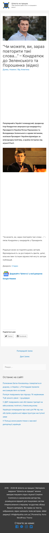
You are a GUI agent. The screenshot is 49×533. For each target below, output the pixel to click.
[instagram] (27, 526)
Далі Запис (25, 356)
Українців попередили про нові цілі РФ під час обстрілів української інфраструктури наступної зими (24, 413)
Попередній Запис (25, 351)
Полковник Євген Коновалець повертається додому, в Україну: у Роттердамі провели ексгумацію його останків (22, 386)
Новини (12, 69)
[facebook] (17, 526)
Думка (5, 69)
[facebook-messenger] (22, 526)
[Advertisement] (24, 97)
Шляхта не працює (19, 3)
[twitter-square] (32, 526)
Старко (15, 266)
